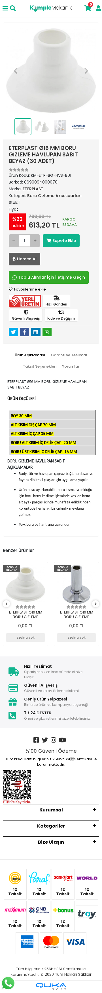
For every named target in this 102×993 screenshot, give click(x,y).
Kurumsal (51, 810)
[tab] (30, 355)
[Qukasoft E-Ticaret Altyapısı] (51, 986)
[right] (96, 604)
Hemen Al (27, 259)
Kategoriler (51, 826)
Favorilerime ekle (29, 289)
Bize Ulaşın (51, 842)
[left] (6, 604)
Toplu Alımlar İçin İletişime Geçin (51, 277)
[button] (15, 70)
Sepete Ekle (64, 240)
